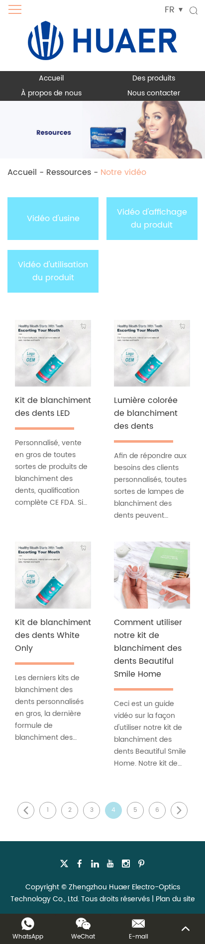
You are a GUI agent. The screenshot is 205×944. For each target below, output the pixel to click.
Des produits (153, 78)
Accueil (51, 78)
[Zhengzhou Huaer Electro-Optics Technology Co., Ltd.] (102, 35)
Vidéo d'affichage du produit (152, 219)
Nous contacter (153, 93)
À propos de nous (51, 93)
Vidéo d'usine (53, 218)
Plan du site (175, 899)
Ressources (68, 172)
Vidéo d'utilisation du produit (53, 271)
